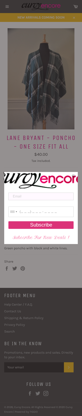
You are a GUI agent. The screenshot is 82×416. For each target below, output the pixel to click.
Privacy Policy (14, 325)
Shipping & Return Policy (23, 318)
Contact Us (12, 311)
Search (9, 331)
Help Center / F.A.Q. (18, 304)
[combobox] (13, 212)
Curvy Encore (22, 407)
